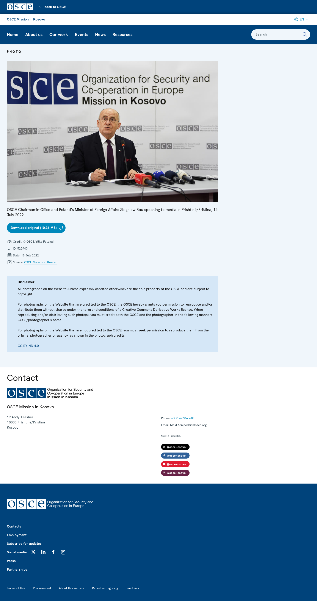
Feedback (132, 588)
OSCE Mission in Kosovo (26, 19)
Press (11, 561)
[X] (33, 552)
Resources (122, 34)
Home (12, 34)
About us (33, 34)
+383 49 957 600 (183, 418)
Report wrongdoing (105, 588)
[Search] (305, 34)
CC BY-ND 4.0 (28, 345)
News (100, 34)
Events (81, 34)
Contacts (14, 526)
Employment (17, 535)
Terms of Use (16, 588)
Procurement (42, 588)
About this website (71, 588)
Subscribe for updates (24, 543)
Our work (58, 34)
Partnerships (17, 569)
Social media (17, 552)
